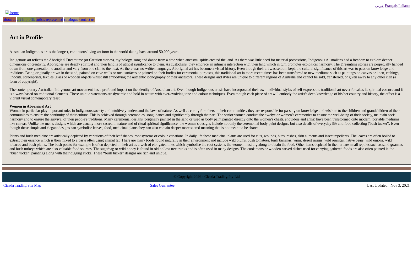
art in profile (26, 19)
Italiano (404, 6)
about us (9, 19)
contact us (86, 19)
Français (391, 6)
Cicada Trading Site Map (22, 185)
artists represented (49, 19)
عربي (379, 6)
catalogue (71, 19)
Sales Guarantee (162, 185)
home (14, 13)
